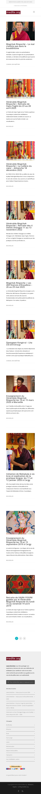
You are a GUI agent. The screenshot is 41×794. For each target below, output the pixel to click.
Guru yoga (9, 738)
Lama (7, 742)
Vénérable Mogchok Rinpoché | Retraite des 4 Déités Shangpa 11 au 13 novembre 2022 (19, 226)
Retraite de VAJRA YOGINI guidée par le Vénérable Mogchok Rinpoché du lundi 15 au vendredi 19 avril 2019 (20, 601)
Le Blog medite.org (23, 787)
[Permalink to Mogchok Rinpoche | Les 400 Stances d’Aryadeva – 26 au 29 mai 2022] (20, 269)
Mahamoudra (10, 746)
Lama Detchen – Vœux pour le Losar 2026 (18, 692)
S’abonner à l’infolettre (20, 5)
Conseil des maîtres (13, 64)
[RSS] (23, 791)
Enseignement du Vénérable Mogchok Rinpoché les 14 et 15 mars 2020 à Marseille (20, 398)
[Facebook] (18, 791)
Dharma (8, 729)
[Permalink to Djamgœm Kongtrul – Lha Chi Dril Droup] (20, 329)
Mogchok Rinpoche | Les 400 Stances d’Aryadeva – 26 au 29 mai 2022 (19, 284)
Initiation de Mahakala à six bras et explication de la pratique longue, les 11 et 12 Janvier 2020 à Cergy (20, 476)
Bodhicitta (9, 725)
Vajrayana (9, 755)
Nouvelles (9, 126)
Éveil (7, 733)
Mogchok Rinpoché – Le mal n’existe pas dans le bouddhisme (20, 46)
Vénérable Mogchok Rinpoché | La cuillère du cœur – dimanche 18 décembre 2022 (19, 166)
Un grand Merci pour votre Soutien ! (16, 775)
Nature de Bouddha (12, 750)
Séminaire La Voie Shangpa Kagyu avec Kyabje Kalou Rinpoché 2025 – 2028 (19, 713)
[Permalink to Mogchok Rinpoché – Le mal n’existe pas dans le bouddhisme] (20, 31)
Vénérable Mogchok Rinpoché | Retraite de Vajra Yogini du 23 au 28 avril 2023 (18, 104)
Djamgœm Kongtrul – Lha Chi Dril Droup (19, 343)
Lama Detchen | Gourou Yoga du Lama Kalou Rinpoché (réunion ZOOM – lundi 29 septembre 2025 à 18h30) (19, 705)
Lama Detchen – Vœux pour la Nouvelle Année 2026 (19, 698)
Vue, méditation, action (12, 759)
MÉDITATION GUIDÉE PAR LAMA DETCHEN (20, 2)
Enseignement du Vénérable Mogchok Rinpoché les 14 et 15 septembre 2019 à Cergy (18, 541)
